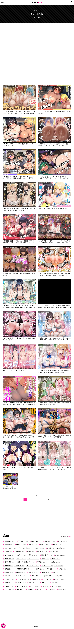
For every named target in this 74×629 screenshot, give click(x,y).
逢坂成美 (9, 545)
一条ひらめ (63, 569)
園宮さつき (34, 572)
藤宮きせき (34, 583)
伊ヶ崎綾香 (19, 551)
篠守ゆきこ (34, 558)
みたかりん (35, 586)
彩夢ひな (41, 590)
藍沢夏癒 (9, 569)
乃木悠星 (9, 583)
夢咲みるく (9, 590)
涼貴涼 (8, 551)
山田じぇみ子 (10, 548)
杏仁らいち (49, 576)
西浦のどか (9, 586)
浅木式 (30, 551)
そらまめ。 (34, 555)
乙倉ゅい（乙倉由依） (25, 562)
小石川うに (9, 579)
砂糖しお (20, 565)
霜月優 (45, 586)
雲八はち (21, 558)
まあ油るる (56, 586)
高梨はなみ (60, 555)
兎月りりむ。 (33, 565)
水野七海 (55, 583)
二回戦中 (47, 579)
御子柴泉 (62, 541)
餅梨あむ (33, 545)
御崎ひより (9, 562)
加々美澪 (21, 590)
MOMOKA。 (46, 555)
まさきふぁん (22, 586)
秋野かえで (23, 541)
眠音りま (9, 576)
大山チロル (21, 545)
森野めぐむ (59, 579)
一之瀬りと (55, 562)
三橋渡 (45, 558)
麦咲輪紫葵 (21, 572)
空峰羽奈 (51, 590)
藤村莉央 (57, 545)
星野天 (45, 583)
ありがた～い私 (22, 576)
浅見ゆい (61, 576)
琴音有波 (9, 565)
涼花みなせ (50, 541)
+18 (37, 2)
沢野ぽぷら (9, 558)
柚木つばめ (36, 541)
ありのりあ (21, 583)
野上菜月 (55, 558)
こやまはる (55, 551)
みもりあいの (38, 548)
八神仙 (30, 590)
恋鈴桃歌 (61, 548)
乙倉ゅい (21, 555)
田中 (56, 572)
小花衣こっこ (47, 565)
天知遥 (50, 548)
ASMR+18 (39, 626)
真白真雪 (45, 572)
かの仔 (59, 565)
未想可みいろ (23, 579)
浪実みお (36, 579)
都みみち (9, 572)
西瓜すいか (42, 551)
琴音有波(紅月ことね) (24, 569)
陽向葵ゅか (10, 541)
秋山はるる (45, 545)
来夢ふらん (42, 562)
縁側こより (36, 576)
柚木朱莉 (39, 569)
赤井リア (62, 590)
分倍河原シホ (24, 548)
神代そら (51, 569)
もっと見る (64, 537)
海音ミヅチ (9, 555)
